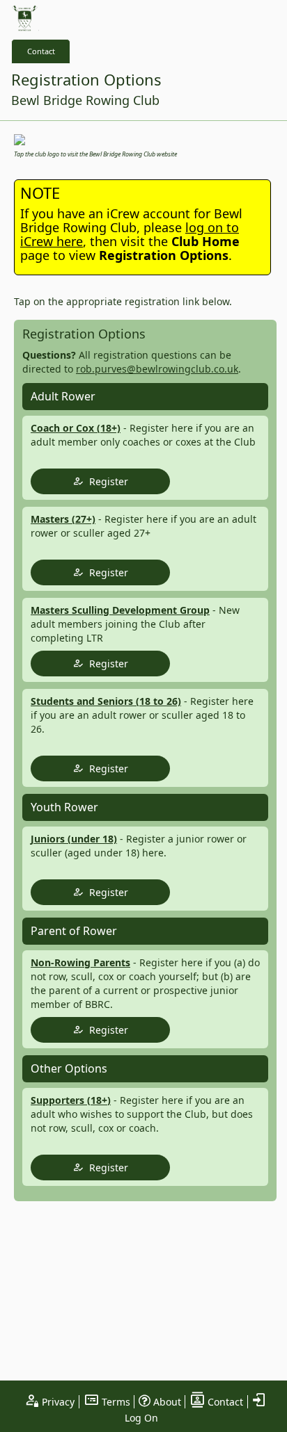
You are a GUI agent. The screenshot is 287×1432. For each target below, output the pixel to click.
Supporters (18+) (71, 1100)
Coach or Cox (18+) (76, 427)
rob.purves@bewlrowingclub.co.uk (157, 368)
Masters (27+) (63, 519)
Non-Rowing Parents (80, 962)
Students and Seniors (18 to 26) (106, 701)
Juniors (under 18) (74, 838)
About (165, 1401)
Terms (114, 1401)
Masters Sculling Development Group (120, 610)
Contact (41, 51)
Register (106, 481)
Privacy (57, 1401)
